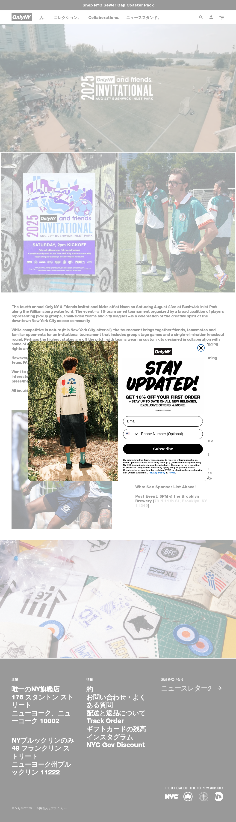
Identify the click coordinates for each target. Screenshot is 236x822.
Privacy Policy (157, 472)
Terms (171, 472)
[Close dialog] (201, 347)
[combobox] (131, 434)
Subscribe (163, 449)
